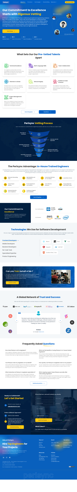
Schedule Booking (14, 427)
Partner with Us (66, 444)
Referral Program (66, 447)
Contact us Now (12, 282)
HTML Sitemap (42, 459)
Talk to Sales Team (55, 442)
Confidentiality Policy (55, 461)
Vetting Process (42, 447)
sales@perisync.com (14, 406)
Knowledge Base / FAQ (43, 456)
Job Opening (41, 458)
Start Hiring (10, 31)
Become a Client (70, 2)
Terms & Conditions (55, 456)
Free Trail (41, 445)
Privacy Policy (53, 458)
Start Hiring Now (29, 112)
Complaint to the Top (67, 445)
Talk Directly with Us (37, 383)
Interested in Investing (67, 442)
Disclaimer (53, 455)
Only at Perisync (8, 440)
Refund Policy (53, 459)
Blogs (40, 455)
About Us (40, 442)
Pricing (40, 444)
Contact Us (53, 444)
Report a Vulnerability (55, 445)
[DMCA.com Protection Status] (72, 466)
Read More (46, 112)
